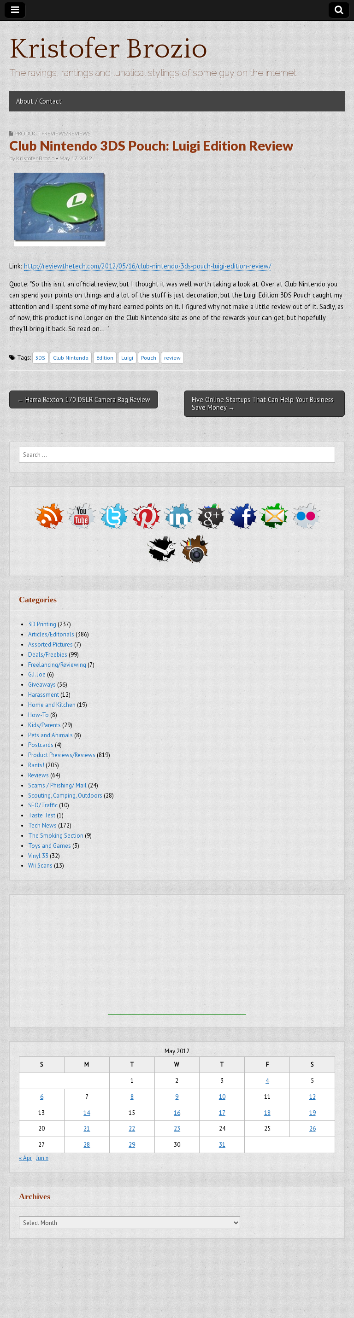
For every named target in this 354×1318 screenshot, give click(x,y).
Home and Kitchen (52, 705)
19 (312, 1113)
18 (267, 1113)
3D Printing (42, 624)
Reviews (38, 775)
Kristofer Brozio (108, 49)
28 (86, 1145)
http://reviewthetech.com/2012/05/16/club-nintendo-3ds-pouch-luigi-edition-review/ (147, 266)
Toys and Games (49, 846)
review (172, 357)
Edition (104, 357)
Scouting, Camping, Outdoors (65, 795)
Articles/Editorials (51, 634)
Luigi (127, 357)
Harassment (43, 695)
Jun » (42, 1158)
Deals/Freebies (47, 655)
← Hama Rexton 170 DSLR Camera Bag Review (83, 399)
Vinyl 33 (38, 856)
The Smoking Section (55, 836)
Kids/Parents (44, 725)
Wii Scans (40, 865)
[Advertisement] (177, 957)
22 (132, 1128)
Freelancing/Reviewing (57, 665)
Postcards (40, 745)
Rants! (36, 765)
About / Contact (39, 101)
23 (177, 1128)
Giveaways (42, 684)
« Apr (25, 1158)
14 (86, 1113)
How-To (38, 715)
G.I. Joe (37, 674)
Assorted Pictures (50, 644)
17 (222, 1113)
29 (132, 1145)
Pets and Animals (50, 735)
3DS (40, 357)
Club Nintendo (70, 357)
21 (86, 1128)
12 (312, 1097)
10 (222, 1097)
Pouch (148, 357)
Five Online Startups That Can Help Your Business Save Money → (263, 403)
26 (312, 1128)
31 (222, 1145)
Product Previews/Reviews (52, 133)
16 (177, 1113)
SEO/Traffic (43, 805)
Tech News (42, 825)
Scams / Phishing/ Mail (57, 785)
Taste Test (41, 815)
